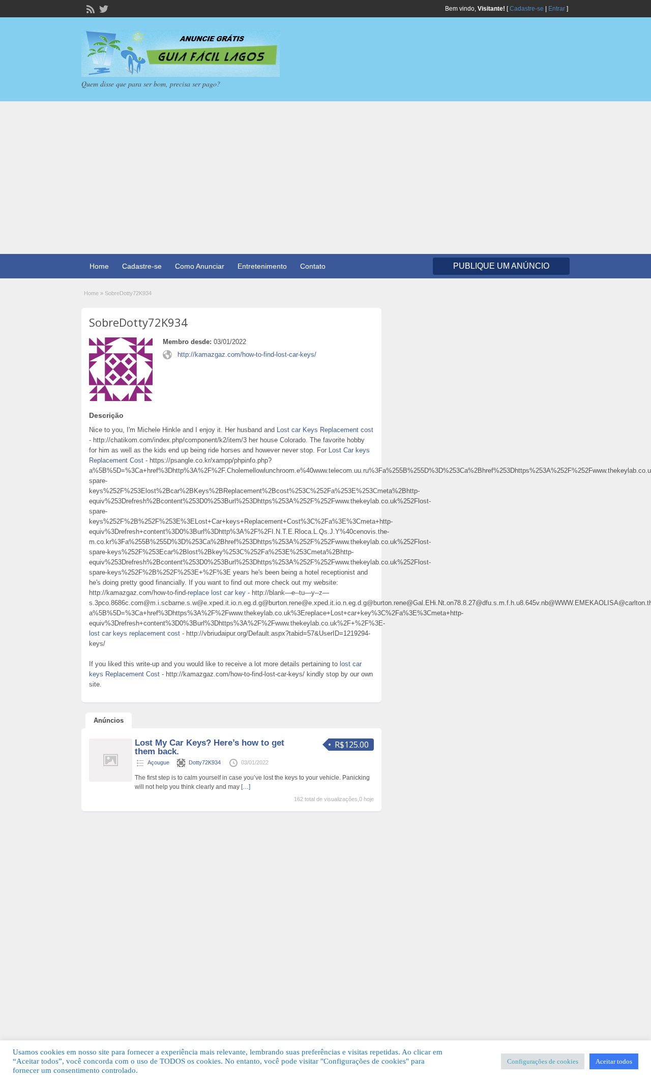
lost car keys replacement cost (134, 633)
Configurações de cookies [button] (542, 1061)
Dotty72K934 (205, 762)
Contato (313, 266)
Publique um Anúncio (501, 266)
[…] (245, 786)
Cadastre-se (527, 8)
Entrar (556, 8)
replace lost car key (217, 592)
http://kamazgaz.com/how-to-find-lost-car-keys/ (246, 354)
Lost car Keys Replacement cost (325, 430)
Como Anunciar (199, 266)
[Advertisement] (325, 177)
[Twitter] (103, 8)
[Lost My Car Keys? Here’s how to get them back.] (110, 779)
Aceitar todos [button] (614, 1061)
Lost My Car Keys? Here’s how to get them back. (209, 747)
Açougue (158, 762)
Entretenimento (262, 266)
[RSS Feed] (89, 8)
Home (99, 266)
